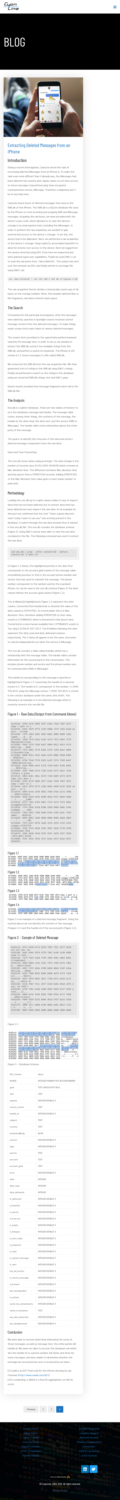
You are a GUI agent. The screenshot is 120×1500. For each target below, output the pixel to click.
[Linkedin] (85, 1469)
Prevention (89, 1446)
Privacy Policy (60, 1490)
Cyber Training (30, 1437)
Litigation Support (89, 1433)
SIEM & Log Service (89, 1451)
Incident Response (89, 1428)
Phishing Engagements (89, 1442)
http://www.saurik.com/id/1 (34, 1375)
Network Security (89, 1437)
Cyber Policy (30, 1433)
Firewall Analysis (31, 1455)
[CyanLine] (11, 6)
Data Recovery (31, 1442)
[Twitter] (94, 1469)
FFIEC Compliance (31, 1451)
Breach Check (30, 1428)
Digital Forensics (31, 1446)
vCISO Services (89, 1455)
